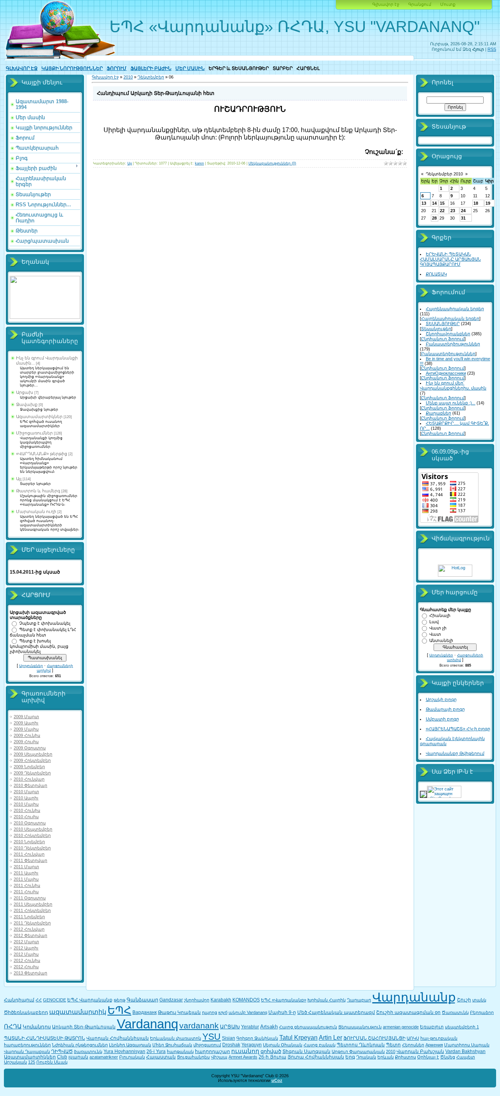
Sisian (228, 1038)
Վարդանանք (414, 997)
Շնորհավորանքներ (448, 333)
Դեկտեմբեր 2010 (444, 174)
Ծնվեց (447, 1057)
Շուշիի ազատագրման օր (408, 1012)
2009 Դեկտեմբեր (32, 773)
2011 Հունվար (29, 854)
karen (199, 163)
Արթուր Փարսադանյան (358, 1051)
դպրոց (209, 1012)
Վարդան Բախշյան (420, 1051)
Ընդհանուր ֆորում (442, 338)
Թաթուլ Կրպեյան (179, 1012)
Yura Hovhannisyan (124, 1051)
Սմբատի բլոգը (442, 719)
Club (62, 1057)
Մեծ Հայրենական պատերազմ (336, 1012)
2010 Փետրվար (30, 785)
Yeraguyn (251, 1045)
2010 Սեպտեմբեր (33, 829)
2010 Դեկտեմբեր (32, 848)
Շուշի (464, 1000)
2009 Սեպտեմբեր (33, 754)
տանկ (479, 1000)
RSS (492, 49)
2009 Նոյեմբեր (29, 766)
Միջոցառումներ (34, 433)
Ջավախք (27, 404)
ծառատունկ (88, 1051)
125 (31, 1062)
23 (452, 210)
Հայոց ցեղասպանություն (308, 1026)
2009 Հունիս (27, 735)
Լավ (434, 621)
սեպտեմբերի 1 (462, 1026)
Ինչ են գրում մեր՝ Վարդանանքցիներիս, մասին (453, 385)
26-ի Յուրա (272, 1057)
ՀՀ (39, 1000)
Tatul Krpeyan (298, 1037)
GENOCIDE (54, 1000)
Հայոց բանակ (320, 1044)
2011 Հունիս (27, 885)
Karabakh (221, 1000)
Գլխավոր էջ (385, 4)
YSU (211, 1037)
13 (423, 203)
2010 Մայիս (26, 804)
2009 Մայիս (26, 729)
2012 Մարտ (26, 941)
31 (463, 218)
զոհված (271, 1051)
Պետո (393, 1045)
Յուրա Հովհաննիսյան (316, 1057)
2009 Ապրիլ (26, 723)
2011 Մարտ (26, 866)
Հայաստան (161, 1057)
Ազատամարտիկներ (39, 416)
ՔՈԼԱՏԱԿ (436, 274)
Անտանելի (441, 640)
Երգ (350, 1057)
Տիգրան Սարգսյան (306, 1051)
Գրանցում (419, 4)
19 (488, 203)
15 (442, 203)
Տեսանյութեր (436, 328)
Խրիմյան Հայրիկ (326, 1000)
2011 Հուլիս (26, 891)
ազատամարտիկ (77, 1011)
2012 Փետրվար (30, 935)
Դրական (366, 1057)
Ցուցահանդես (193, 1057)
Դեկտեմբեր (151, 77)
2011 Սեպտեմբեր (33, 904)
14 (434, 203)
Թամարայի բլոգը (445, 709)
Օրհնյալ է (428, 1057)
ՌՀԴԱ (12, 1026)
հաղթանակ (180, 1051)
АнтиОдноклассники (446, 373)
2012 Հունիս (27, 960)
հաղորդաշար (212, 1051)
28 (434, 218)
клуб (222, 1012)
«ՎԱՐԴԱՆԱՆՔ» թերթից (41, 453)
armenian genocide (401, 1026)
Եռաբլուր (432, 1027)
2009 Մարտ (26, 716)
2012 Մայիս (26, 954)
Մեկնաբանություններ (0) (272, 163)
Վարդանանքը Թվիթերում (455, 753)
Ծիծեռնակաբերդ (26, 1012)
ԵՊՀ (119, 1010)
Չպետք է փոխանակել (44, 623)
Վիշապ (219, 1057)
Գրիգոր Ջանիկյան (257, 1038)
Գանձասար (142, 1000)
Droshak (231, 1045)
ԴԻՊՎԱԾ (62, 1051)
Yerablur (250, 1027)
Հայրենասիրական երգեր (455, 308)
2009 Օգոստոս (30, 748)
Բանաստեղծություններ (453, 343)
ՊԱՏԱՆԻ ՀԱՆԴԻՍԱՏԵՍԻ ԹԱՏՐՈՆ (44, 1038)
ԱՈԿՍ (413, 1038)
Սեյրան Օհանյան (282, 1044)
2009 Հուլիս (26, 741)
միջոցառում (207, 1044)
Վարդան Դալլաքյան (27, 1051)
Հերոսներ (413, 1044)
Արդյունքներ (31, 666)
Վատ (435, 634)
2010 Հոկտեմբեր (32, 835)
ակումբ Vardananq (248, 1012)
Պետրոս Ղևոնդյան (361, 1045)
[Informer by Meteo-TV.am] (45, 317)
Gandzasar (171, 1000)
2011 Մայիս (26, 879)
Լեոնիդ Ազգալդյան (130, 1044)
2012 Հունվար (29, 929)
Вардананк (144, 1012)
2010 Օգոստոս (30, 823)
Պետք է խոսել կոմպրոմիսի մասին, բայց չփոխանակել (39, 646)
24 (463, 210)
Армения (434, 1044)
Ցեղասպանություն (360, 1026)
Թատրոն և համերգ (38, 490)
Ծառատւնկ (455, 1012)
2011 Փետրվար (30, 860)
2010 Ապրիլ (26, 798)
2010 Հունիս (27, 810)
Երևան (385, 1057)
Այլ (18, 478)
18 (475, 203)
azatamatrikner (103, 1057)
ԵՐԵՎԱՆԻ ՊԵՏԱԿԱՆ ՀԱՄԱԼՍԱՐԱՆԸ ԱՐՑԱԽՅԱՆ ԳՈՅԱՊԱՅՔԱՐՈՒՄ (450, 259)
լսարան (78, 1057)
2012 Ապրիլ (26, 948)
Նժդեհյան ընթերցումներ (80, 1044)
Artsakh (269, 1027)
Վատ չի (437, 628)
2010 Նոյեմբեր (29, 841)
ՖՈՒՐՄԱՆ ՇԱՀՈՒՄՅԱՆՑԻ (374, 1038)
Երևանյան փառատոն (175, 1038)
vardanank (199, 1025)
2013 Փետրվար (30, 973)
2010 (128, 77)
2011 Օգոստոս (30, 898)
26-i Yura (156, 1051)
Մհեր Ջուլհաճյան (172, 1044)
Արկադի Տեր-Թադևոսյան (84, 1027)
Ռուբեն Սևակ (52, 1062)
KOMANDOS (246, 1000)
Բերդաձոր (482, 1012)
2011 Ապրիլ (26, 873)
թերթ (119, 1000)
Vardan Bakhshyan (465, 1051)
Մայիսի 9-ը (282, 1012)
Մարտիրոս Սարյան (466, 1044)
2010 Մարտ (26, 791)
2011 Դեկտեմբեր (32, 923)
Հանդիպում (19, 1000)
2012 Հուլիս (26, 966)
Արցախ (24, 392)
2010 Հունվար (29, 779)
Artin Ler (330, 1037)
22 (442, 210)
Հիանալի (439, 615)
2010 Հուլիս (26, 816)
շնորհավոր (196, 1000)
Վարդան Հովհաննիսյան (117, 1038)
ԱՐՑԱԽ (230, 1027)
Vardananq (147, 1024)
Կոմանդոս (37, 1027)
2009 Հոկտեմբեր (32, 760)
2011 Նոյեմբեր (29, 916)
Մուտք (447, 4)
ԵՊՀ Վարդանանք (89, 1000)
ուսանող (245, 1051)
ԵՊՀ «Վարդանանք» (283, 1000)
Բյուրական (132, 1057)
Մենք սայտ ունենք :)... (450, 402)
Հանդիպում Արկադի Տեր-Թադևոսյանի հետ (155, 93)
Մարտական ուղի (36, 511)
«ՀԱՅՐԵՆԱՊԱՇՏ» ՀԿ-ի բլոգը (458, 728)
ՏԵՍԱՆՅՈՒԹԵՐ (443, 323)
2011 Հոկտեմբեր (32, 910)
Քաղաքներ (438, 413)
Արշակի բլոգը (441, 699)
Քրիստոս (405, 1057)
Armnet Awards (243, 1057)
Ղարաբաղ (359, 1000)
